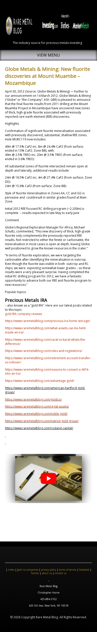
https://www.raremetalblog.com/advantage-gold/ (39, 381)
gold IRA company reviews (23, 314)
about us (47, 573)
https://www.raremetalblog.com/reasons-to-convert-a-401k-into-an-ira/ (47, 371)
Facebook (84, 569)
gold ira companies (27, 569)
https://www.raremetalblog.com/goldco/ (33, 399)
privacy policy (48, 569)
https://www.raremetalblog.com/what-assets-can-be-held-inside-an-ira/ (45, 330)
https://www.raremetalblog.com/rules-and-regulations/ (43, 351)
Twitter (35, 573)
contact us (60, 573)
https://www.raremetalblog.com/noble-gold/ (36, 414)
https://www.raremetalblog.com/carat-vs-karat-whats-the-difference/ (45, 341)
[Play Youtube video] (48, 478)
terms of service (67, 569)
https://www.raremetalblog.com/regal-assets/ (37, 406)
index (11, 569)
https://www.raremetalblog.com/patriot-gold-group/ (42, 421)
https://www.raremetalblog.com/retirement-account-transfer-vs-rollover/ (48, 360)
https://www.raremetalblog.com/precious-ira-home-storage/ (47, 321)
